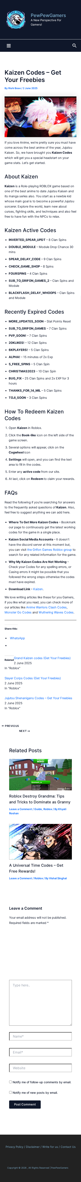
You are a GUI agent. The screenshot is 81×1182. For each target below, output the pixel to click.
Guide (38, 809)
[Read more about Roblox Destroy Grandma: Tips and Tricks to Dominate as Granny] (40, 774)
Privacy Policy (14, 1146)
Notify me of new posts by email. (35, 1092)
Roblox (47, 809)
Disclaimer (33, 1146)
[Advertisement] (40, 954)
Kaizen (38, 589)
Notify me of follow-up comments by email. (42, 1082)
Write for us (50, 1146)
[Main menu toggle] (8, 45)
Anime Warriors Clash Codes (46, 607)
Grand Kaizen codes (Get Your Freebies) (42, 658)
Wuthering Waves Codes (56, 612)
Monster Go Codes (18, 612)
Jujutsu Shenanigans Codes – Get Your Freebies (38, 698)
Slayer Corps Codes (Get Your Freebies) (33, 678)
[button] (74, 46)
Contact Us (68, 1146)
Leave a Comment (20, 809)
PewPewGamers (48, 15)
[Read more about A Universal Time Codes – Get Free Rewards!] (40, 841)
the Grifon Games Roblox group (49, 550)
